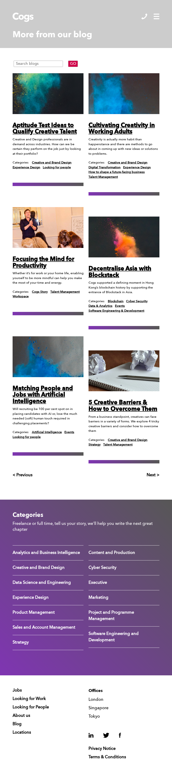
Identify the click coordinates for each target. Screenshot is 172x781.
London (96, 700)
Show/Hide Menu (156, 16)
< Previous (23, 475)
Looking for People (31, 707)
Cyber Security (137, 301)
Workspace (21, 296)
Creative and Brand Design (52, 162)
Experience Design (26, 167)
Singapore (98, 708)
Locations (22, 732)
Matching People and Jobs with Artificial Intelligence (43, 395)
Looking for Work (29, 699)
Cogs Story (40, 292)
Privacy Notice (102, 749)
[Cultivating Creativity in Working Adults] (124, 93)
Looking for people (57, 167)
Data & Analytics (100, 306)
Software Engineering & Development (116, 311)
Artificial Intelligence (47, 432)
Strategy (95, 444)
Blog (17, 724)
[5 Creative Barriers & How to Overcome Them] (124, 370)
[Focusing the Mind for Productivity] (48, 227)
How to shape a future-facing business (117, 172)
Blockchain (116, 301)
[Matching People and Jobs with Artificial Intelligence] (48, 356)
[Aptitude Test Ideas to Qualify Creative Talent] (48, 93)
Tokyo (94, 716)
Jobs (17, 690)
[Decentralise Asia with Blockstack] (124, 237)
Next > (153, 475)
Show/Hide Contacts (144, 16)
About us (21, 716)
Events (69, 432)
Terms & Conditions (107, 757)
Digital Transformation (105, 167)
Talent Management (65, 292)
